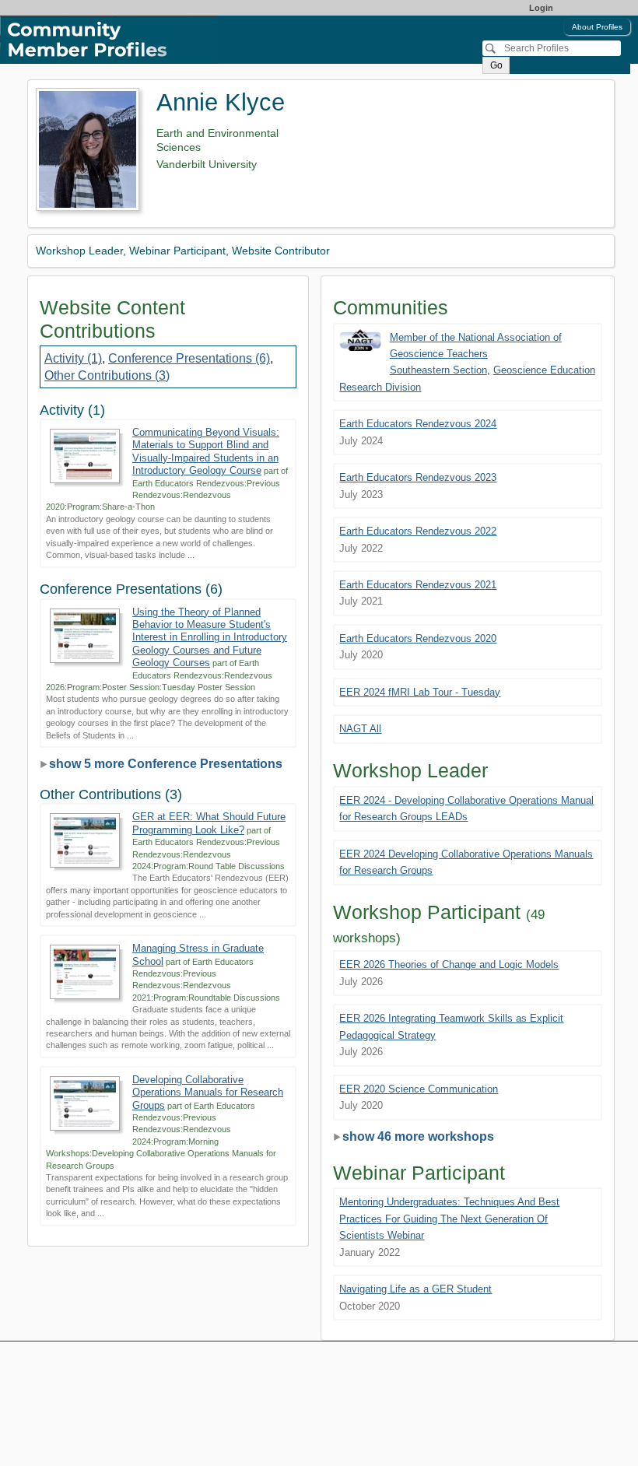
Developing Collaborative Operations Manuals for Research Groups (207, 1092)
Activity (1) (73, 358)
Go (496, 65)
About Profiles (597, 27)
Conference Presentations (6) (189, 358)
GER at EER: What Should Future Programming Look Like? (209, 823)
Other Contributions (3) (107, 375)
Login (541, 7)
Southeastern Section (438, 370)
